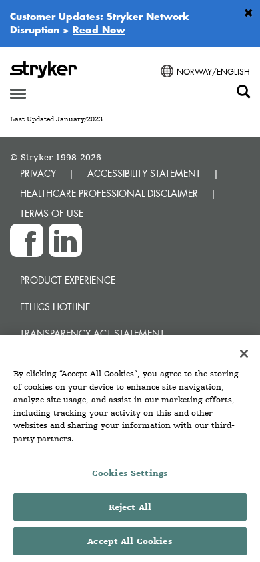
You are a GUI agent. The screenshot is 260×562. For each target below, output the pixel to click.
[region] (130, 448)
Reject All (130, 507)
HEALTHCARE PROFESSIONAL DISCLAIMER (109, 193)
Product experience (67, 280)
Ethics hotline (55, 306)
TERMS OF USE (51, 213)
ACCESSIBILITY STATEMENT (144, 173)
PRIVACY (38, 173)
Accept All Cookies (129, 541)
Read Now (99, 29)
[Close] (244, 353)
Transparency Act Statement (92, 333)
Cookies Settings (130, 473)
